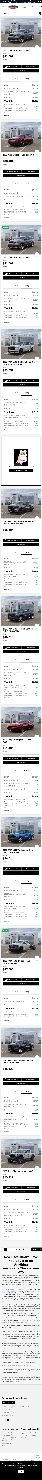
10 (16, 1249)
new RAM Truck (21, 1279)
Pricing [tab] (26, 78)
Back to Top (37, 1249)
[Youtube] (8, 1420)
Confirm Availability (30, 66)
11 (20, 1249)
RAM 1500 (33, 1291)
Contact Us (9, 1402)
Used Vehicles (6, 1435)
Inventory (6, 1429)
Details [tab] (15, 78)
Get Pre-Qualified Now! (21, 470)
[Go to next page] (23, 1249)
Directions (33, 1435)
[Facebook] (4, 1420)
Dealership (35, 1429)
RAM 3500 (10, 1293)
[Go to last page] (27, 1249)
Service (14, 1429)
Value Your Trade (21, 70)
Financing (25, 1429)
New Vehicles (6, 1433)
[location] (38, 1)
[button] (36, 47)
